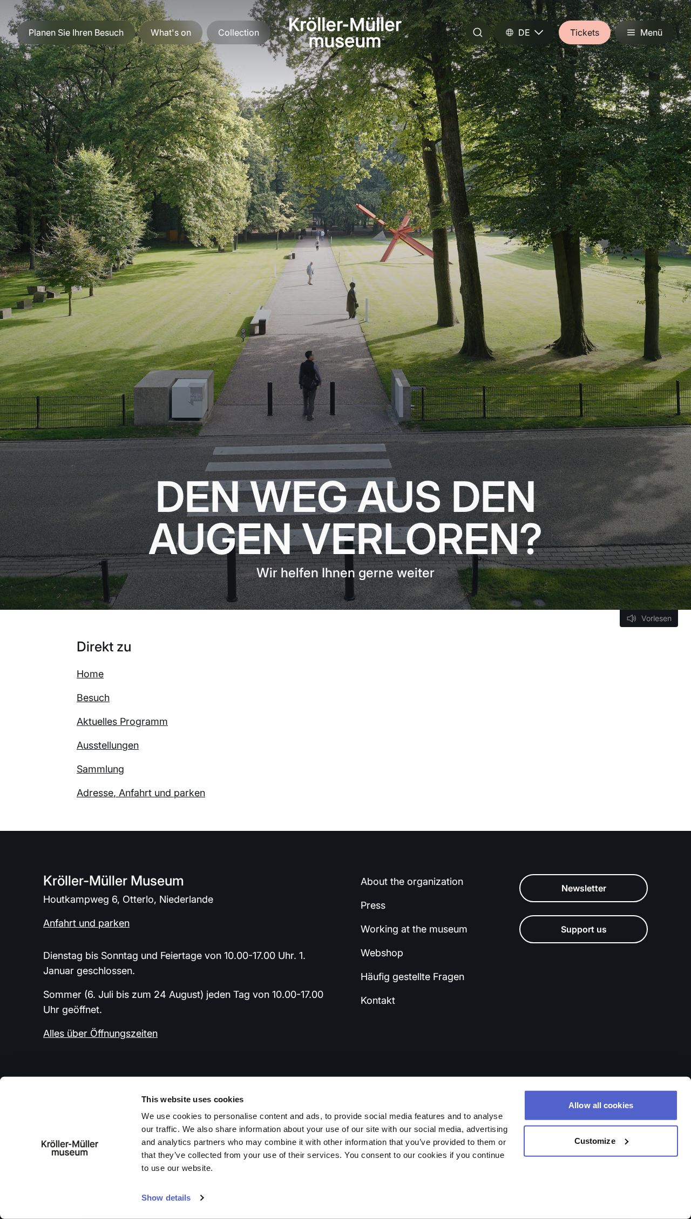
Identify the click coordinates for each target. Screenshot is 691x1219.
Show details (166, 1197)
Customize (594, 1140)
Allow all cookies (600, 1105)
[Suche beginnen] (478, 32)
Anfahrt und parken (86, 923)
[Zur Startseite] (345, 32)
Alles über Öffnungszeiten (100, 1033)
